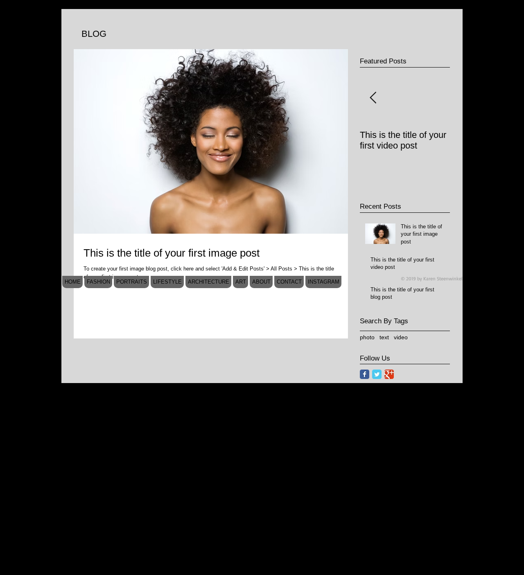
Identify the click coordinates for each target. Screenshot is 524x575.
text (384, 337)
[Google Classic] (389, 374)
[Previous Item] (373, 98)
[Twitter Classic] (377, 374)
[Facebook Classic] (364, 374)
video (401, 337)
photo (367, 337)
